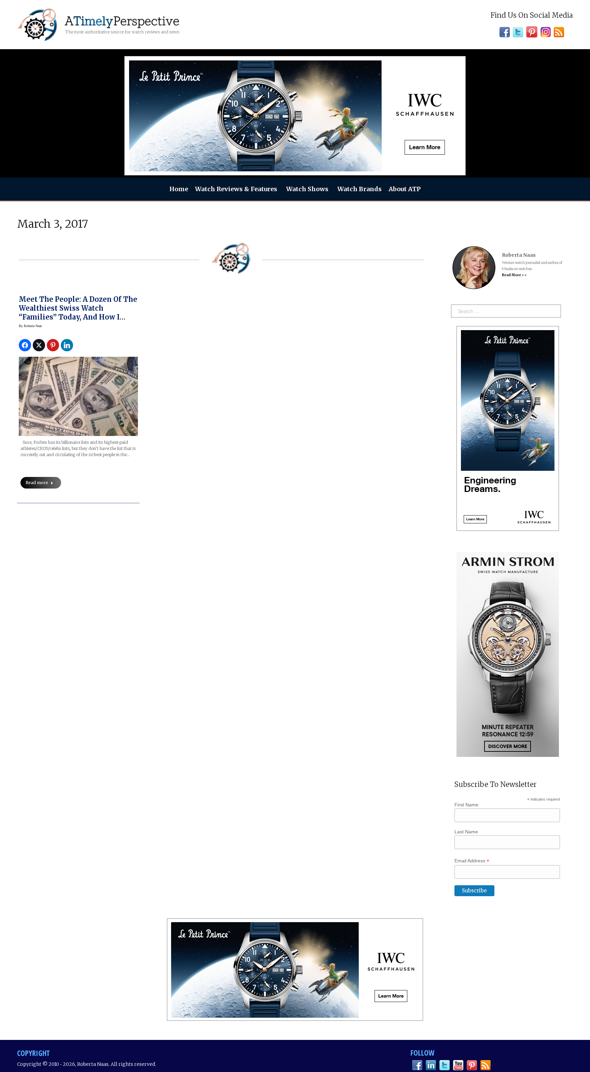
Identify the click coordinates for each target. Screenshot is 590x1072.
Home (178, 189)
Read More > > (514, 275)
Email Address (471, 861)
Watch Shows (307, 189)
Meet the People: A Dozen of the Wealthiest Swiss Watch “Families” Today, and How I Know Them (78, 312)
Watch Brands (359, 189)
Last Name (466, 831)
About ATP (405, 189)
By (30, 326)
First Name (466, 804)
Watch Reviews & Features (236, 189)
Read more (37, 482)
